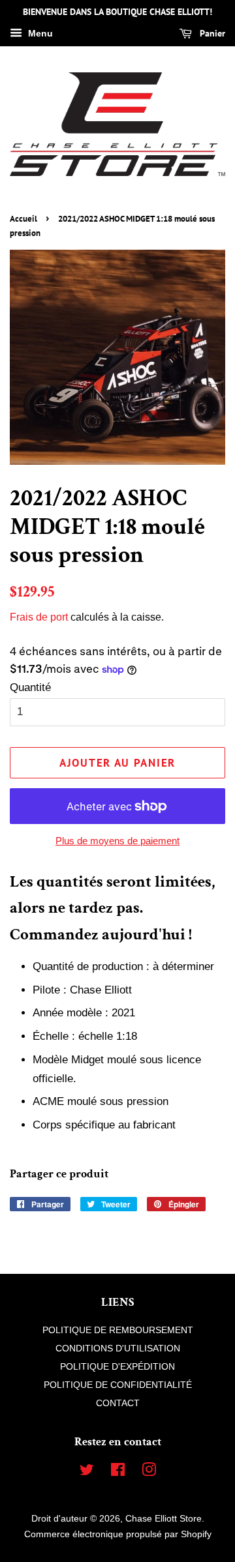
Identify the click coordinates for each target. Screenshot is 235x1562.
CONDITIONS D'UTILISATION (117, 1348)
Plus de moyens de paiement (117, 840)
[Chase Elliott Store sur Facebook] (117, 1472)
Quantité (30, 687)
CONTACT (118, 1403)
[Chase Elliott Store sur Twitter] (87, 1472)
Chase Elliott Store (163, 1518)
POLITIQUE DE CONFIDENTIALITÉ (118, 1384)
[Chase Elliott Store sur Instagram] (149, 1472)
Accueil (23, 218)
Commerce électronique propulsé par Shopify (118, 1534)
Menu (39, 33)
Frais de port (39, 617)
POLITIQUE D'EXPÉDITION (117, 1366)
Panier (211, 33)
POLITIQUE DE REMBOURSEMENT (117, 1330)
